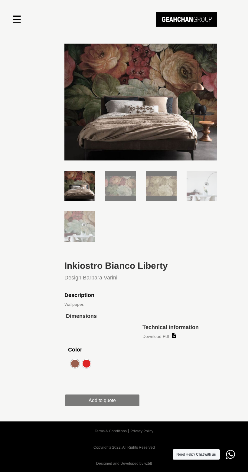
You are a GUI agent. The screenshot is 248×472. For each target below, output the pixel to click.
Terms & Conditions (111, 431)
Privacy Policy (141, 431)
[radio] (75, 363)
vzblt (148, 463)
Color (75, 350)
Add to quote (102, 400)
